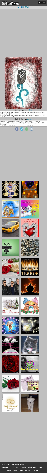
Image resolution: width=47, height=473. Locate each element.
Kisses (15, 470)
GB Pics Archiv (15, 467)
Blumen (41, 467)
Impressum (20, 464)
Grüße (24, 467)
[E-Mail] (31, 130)
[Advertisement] (23, 33)
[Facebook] (16, 130)
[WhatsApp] (26, 130)
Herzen (27, 470)
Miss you (35, 470)
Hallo (9, 470)
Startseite (5, 467)
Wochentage (32, 467)
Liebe (21, 470)
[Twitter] (21, 130)
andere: (29, 110)
